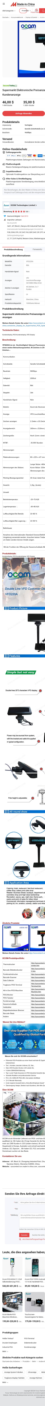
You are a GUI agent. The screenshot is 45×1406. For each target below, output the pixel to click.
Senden (24, 1235)
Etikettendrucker (30, 1343)
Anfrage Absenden (23, 113)
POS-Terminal (29, 1338)
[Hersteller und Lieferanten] (22, 4)
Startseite (5, 17)
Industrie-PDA (7, 1347)
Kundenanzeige (30, 1347)
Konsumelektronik (17, 17)
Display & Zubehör (31, 17)
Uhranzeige (32, 1372)
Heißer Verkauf (7, 1338)
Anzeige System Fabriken (13, 1372)
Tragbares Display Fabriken (14, 1378)
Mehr (4, 1382)
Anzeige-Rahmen (36, 1378)
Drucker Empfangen (9, 1343)
